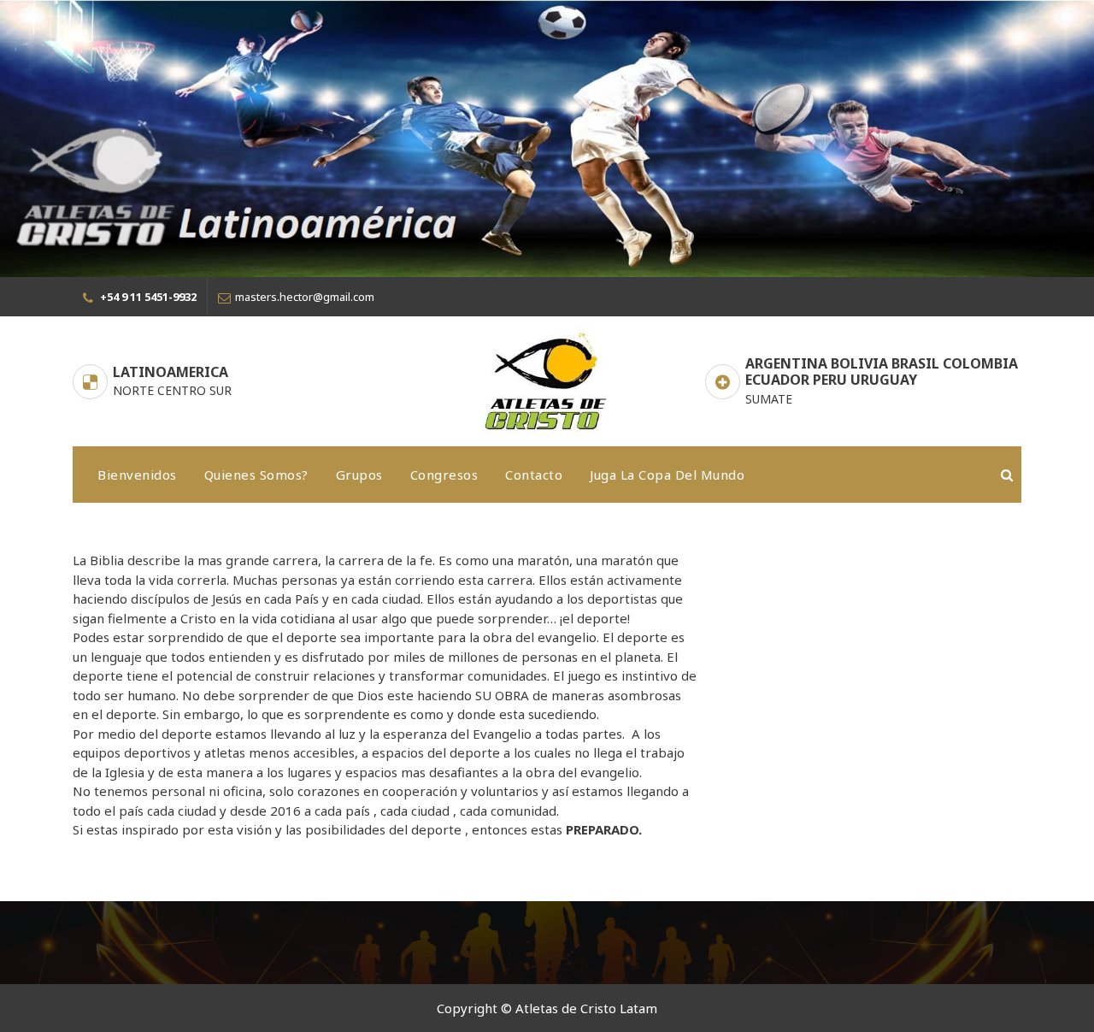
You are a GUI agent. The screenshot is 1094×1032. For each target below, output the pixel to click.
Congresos (444, 474)
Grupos (359, 474)
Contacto (533, 474)
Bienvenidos (137, 474)
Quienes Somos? (256, 474)
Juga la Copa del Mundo (667, 474)
